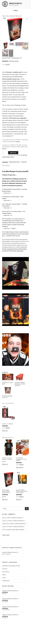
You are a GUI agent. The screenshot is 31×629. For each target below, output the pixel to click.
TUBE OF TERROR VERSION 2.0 (15, 517)
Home (3, 16)
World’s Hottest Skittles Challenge (15, 529)
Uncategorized (6, 580)
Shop (7, 16)
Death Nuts (15, 3)
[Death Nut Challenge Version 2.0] (7, 390)
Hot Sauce (4, 568)
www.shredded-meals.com (11, 79)
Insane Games (5, 571)
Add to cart (13, 152)
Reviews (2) (24, 161)
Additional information (14, 161)
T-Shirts (4, 577)
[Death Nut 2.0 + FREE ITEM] (7, 377)
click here (18, 141)
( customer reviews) (13, 61)
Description (5, 161)
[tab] (5, 162)
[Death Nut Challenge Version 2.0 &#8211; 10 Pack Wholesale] (20, 377)
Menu (16, 10)
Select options (19, 467)
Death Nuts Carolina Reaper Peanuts (11, 565)
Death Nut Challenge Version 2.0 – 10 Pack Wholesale (20, 384)
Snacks (4, 574)
